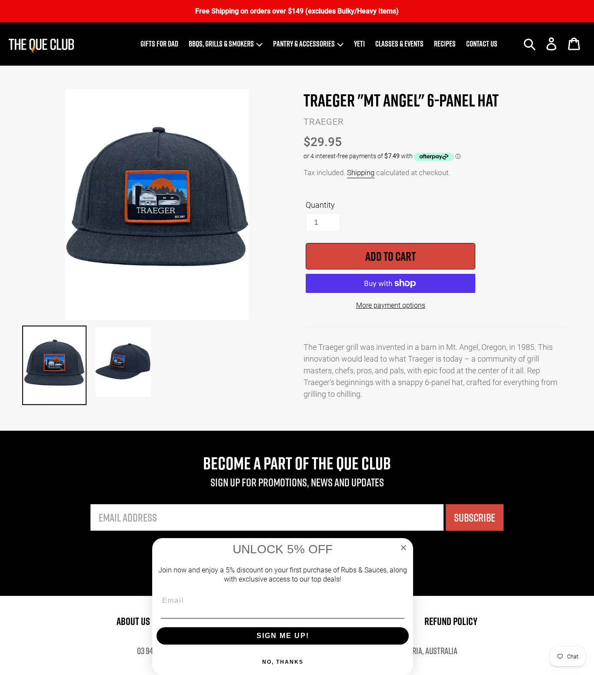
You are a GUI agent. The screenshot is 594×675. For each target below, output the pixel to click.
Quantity (320, 205)
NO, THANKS (283, 662)
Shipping (360, 172)
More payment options (390, 304)
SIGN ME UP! (283, 635)
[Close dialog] (403, 547)
